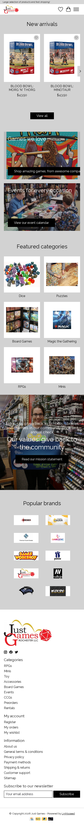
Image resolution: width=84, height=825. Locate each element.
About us (10, 746)
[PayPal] (38, 819)
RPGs (22, 386)
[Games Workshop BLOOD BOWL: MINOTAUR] (62, 58)
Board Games (22, 341)
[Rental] (26, 573)
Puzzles (62, 296)
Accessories (12, 682)
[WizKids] (57, 591)
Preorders (11, 703)
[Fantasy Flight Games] (26, 538)
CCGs (8, 697)
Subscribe (67, 794)
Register (10, 722)
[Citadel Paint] (57, 520)
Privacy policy (14, 757)
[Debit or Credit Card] (50, 819)
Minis (62, 386)
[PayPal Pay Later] (44, 819)
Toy (6, 676)
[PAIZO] (57, 556)
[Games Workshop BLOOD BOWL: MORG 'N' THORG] (22, 58)
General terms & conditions (23, 752)
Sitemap (10, 778)
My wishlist (12, 732)
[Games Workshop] (26, 556)
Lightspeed (68, 813)
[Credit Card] (31, 819)
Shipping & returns (17, 767)
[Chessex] (26, 520)
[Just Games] (11, 9)
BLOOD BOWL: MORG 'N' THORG (22, 88)
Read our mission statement (42, 459)
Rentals (9, 708)
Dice (22, 296)
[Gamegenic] (57, 538)
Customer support (17, 773)
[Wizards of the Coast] (26, 591)
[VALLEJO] (57, 573)
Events (9, 692)
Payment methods (17, 762)
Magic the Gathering (62, 341)
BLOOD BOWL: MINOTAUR (62, 88)
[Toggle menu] (76, 9)
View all (42, 116)
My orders (11, 727)
